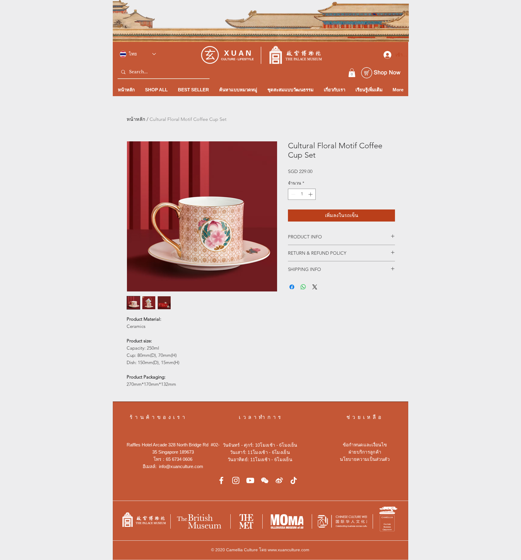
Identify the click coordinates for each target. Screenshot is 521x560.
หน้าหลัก (136, 119)
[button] (351, 72)
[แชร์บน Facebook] (291, 287)
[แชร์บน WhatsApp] (303, 287)
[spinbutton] (301, 194)
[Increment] (311, 194)
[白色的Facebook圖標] (221, 480)
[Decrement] (292, 194)
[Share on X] (314, 287)
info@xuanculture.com (181, 466)
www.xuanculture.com (288, 549)
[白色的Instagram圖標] (236, 480)
